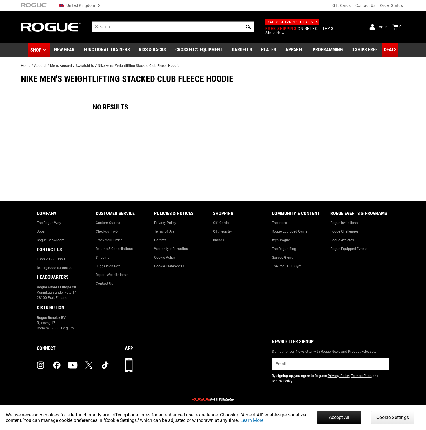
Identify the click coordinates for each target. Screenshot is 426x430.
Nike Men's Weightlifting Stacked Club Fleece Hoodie (138, 66)
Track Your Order (109, 240)
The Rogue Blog (284, 249)
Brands (218, 240)
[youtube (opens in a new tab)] (72, 365)
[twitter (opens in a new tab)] (89, 365)
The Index (279, 223)
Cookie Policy (164, 258)
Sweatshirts (85, 66)
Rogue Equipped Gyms (289, 231)
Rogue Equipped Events (348, 249)
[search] (173, 26)
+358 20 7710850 (51, 259)
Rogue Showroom (51, 240)
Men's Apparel (61, 66)
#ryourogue (281, 240)
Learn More (251, 420)
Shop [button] (35, 50)
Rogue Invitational (344, 223)
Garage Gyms (282, 258)
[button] (248, 26)
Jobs (41, 231)
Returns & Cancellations (114, 249)
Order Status (391, 5)
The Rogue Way (49, 223)
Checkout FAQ (107, 231)
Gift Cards (341, 5)
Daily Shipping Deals (290, 22)
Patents (160, 240)
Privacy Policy (165, 223)
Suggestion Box (108, 266)
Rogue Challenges (344, 231)
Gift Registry (222, 231)
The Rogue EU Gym (287, 266)
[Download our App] (129, 365)
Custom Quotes (108, 223)
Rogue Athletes (342, 240)
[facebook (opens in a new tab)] (57, 365)
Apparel (40, 66)
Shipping (103, 258)
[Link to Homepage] (51, 27)
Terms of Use (164, 231)
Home (25, 66)
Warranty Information (171, 249)
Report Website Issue (112, 275)
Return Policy (282, 381)
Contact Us (365, 5)
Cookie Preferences (169, 266)
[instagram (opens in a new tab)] (40, 365)
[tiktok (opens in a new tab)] (105, 365)
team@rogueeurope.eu (54, 268)
